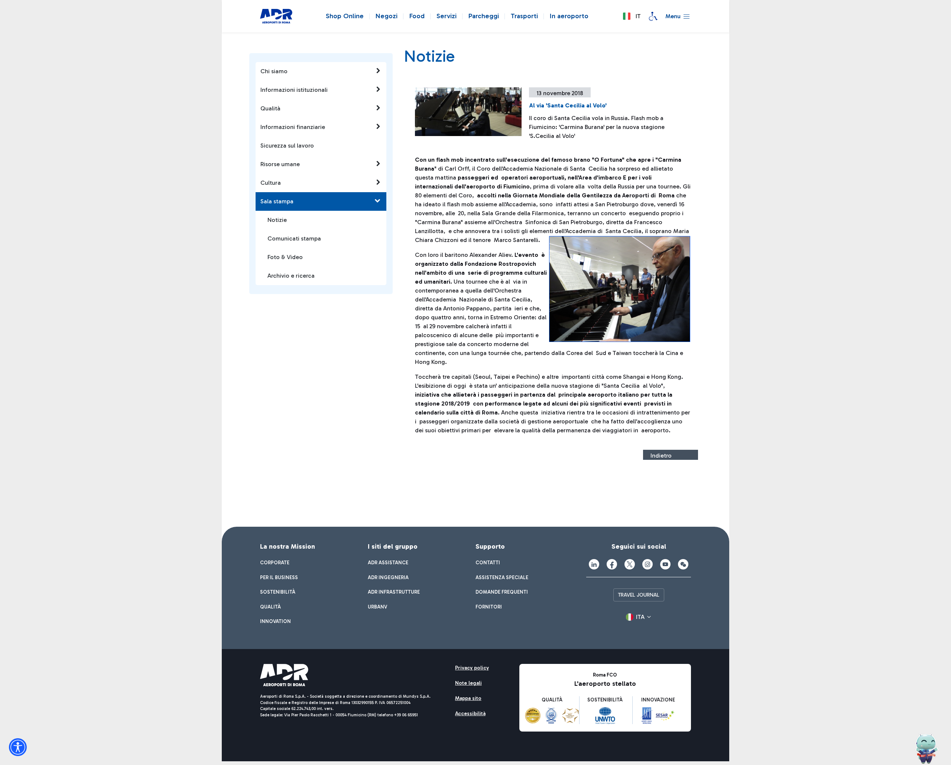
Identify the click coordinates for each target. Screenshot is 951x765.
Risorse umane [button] (280, 164)
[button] (631, 16)
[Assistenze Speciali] (653, 16)
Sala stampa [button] (276, 201)
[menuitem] (274, 563)
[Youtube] (665, 564)
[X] (629, 564)
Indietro (661, 455)
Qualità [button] (270, 108)
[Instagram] (647, 564)
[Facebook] (612, 564)
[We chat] (683, 564)
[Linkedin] (594, 564)
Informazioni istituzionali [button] (294, 89)
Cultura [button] (270, 182)
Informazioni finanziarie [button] (292, 126)
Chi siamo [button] (274, 71)
